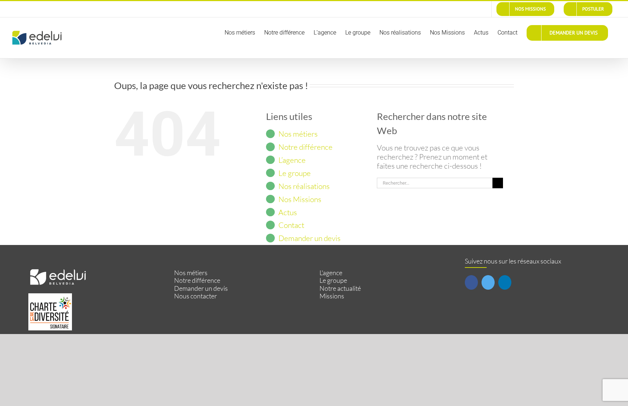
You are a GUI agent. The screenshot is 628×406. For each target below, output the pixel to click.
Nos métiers (298, 133)
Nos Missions (299, 199)
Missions (331, 296)
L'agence (330, 273)
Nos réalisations (304, 186)
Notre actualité (340, 288)
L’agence (292, 160)
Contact (291, 225)
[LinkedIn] (504, 282)
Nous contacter (195, 296)
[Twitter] (488, 282)
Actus (287, 212)
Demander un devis (309, 238)
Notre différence (305, 147)
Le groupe (294, 173)
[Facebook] (471, 282)
